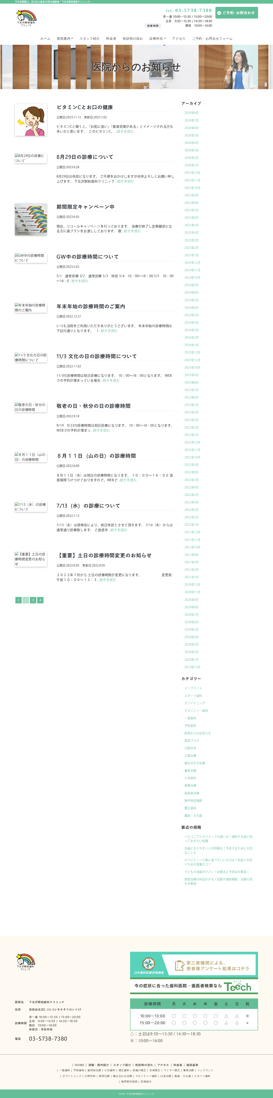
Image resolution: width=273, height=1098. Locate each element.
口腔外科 (190, 748)
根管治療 (190, 785)
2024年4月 (191, 322)
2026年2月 (191, 157)
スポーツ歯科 (193, 695)
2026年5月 (191, 135)
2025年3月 (191, 240)
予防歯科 (190, 725)
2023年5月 (191, 404)
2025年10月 (192, 187)
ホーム (45, 38)
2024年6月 (191, 307)
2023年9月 (191, 375)
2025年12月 (192, 172)
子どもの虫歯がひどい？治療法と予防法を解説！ (216, 871)
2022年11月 (192, 449)
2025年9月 (191, 195)
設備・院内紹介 (99, 1065)
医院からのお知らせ (197, 733)
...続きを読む (124, 131)
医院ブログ (191, 740)
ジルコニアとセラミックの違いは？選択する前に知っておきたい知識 (218, 838)
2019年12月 (192, 667)
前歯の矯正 (139, 1070)
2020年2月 (191, 651)
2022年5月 (191, 494)
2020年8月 (191, 607)
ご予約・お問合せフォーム (212, 38)
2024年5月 (191, 315)
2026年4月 (191, 142)
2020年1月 (191, 659)
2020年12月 (192, 584)
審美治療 (190, 770)
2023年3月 (191, 420)
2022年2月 (191, 517)
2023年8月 (191, 382)
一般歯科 (190, 718)
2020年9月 (191, 599)
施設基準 (192, 1065)
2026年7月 (191, 120)
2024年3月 (191, 330)
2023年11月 (192, 360)
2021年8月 (191, 554)
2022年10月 (192, 457)
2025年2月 (191, 247)
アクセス (179, 38)
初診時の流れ (133, 38)
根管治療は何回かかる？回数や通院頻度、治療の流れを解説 (218, 881)
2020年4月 (191, 637)
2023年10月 (192, 367)
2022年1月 (191, 524)
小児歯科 (190, 777)
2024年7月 (191, 300)
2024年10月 (192, 277)
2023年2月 (191, 427)
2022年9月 (191, 464)
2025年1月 (191, 255)
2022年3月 (191, 509)
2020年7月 (191, 614)
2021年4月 (191, 562)
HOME (79, 1065)
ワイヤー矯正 (172, 1070)
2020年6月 (191, 622)
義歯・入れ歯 (193, 815)
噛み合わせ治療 (194, 763)
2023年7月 (191, 389)
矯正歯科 (190, 808)
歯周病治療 (191, 793)
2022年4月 (191, 502)
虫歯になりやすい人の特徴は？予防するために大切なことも (218, 850)
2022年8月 (191, 472)
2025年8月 (191, 202)
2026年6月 (191, 127)
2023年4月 (191, 412)
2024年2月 (191, 337)
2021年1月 (191, 577)
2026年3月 (191, 150)
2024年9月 (191, 285)
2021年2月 (191, 569)
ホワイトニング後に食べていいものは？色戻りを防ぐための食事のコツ (218, 862)
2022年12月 (192, 442)
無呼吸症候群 (193, 800)
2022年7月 (191, 479)
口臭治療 (190, 755)
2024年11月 (192, 270)
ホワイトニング (194, 703)
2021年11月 (192, 539)
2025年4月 (191, 232)
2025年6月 (191, 217)
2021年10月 (192, 547)
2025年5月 (191, 225)
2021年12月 (192, 532)
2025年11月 (192, 180)
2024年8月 (191, 292)
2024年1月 (191, 344)
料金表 (111, 38)
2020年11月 (192, 592)
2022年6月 (191, 487)
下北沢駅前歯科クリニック (140, 1094)
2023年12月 (192, 352)
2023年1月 (191, 434)
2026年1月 (191, 165)
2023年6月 (191, 397)
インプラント (193, 688)
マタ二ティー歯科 (196, 710)
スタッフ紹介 (90, 38)
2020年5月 (191, 629)
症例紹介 (146, 1081)
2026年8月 (191, 112)
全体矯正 (155, 1070)
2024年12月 (192, 262)
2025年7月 (191, 210)
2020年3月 (191, 644)
